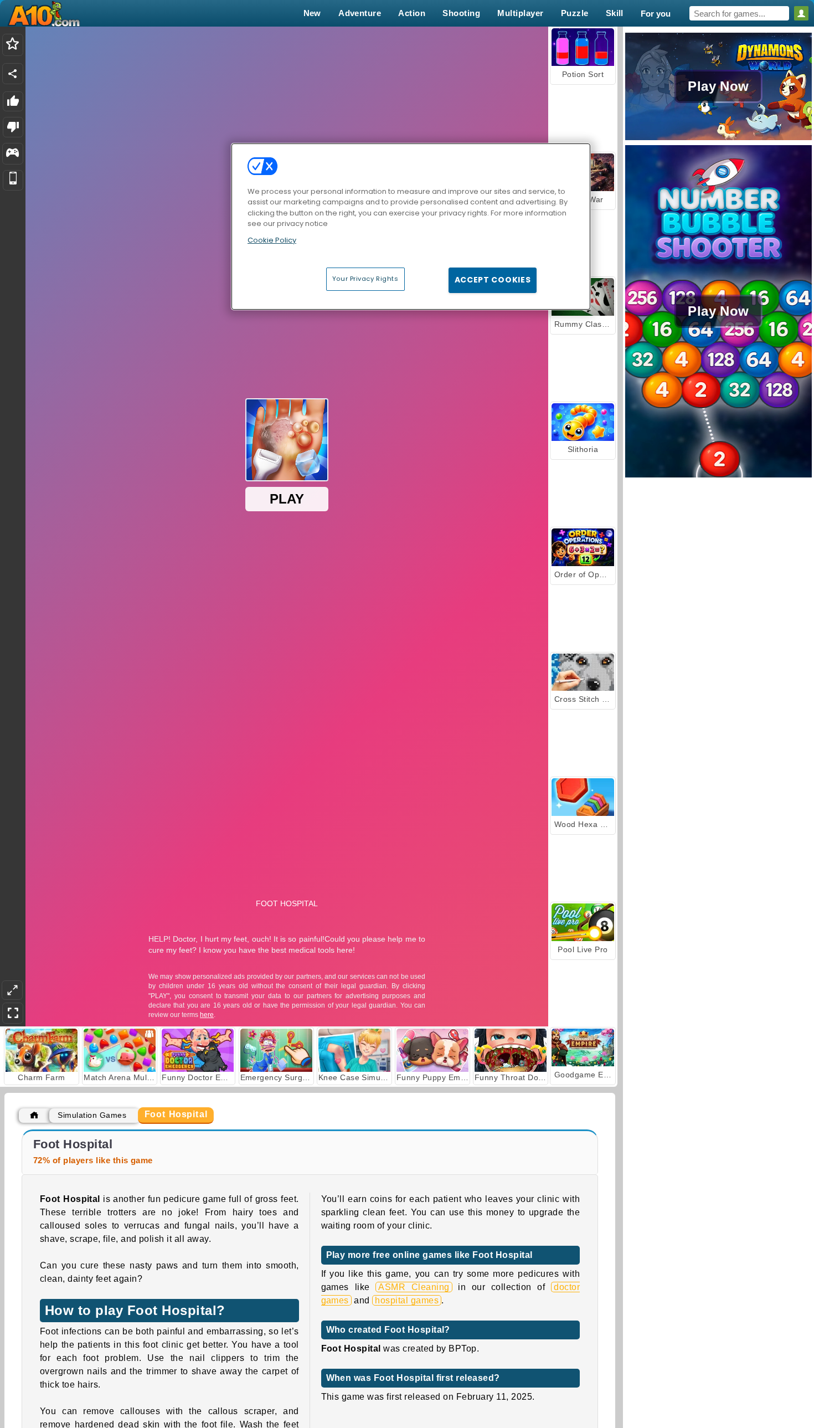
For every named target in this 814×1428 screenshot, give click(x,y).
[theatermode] (12, 990)
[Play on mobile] (13, 180)
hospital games (407, 1300)
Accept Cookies (493, 279)
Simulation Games (92, 1115)
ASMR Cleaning (413, 1287)
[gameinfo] (12, 154)
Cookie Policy (272, 240)
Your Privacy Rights (365, 278)
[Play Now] (718, 138)
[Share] (12, 73)
